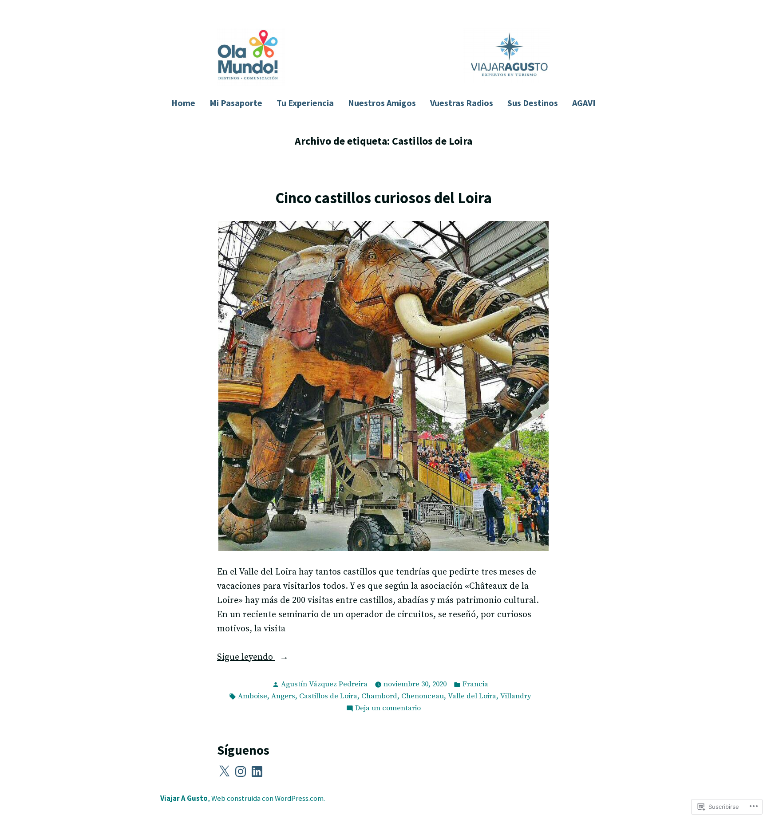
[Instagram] (240, 771)
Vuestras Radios (461, 102)
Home (183, 102)
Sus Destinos (532, 102)
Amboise (252, 696)
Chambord (379, 696)
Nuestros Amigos (382, 102)
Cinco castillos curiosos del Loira (383, 197)
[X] (224, 771)
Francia (475, 684)
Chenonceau (422, 696)
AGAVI (584, 102)
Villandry (515, 696)
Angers (283, 696)
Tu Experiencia (305, 102)
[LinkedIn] (257, 771)
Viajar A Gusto (184, 798)
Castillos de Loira (328, 696)
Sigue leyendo (246, 658)
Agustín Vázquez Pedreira (324, 684)
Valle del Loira (472, 696)
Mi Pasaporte (236, 102)
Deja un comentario (388, 709)
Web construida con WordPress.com (267, 798)
